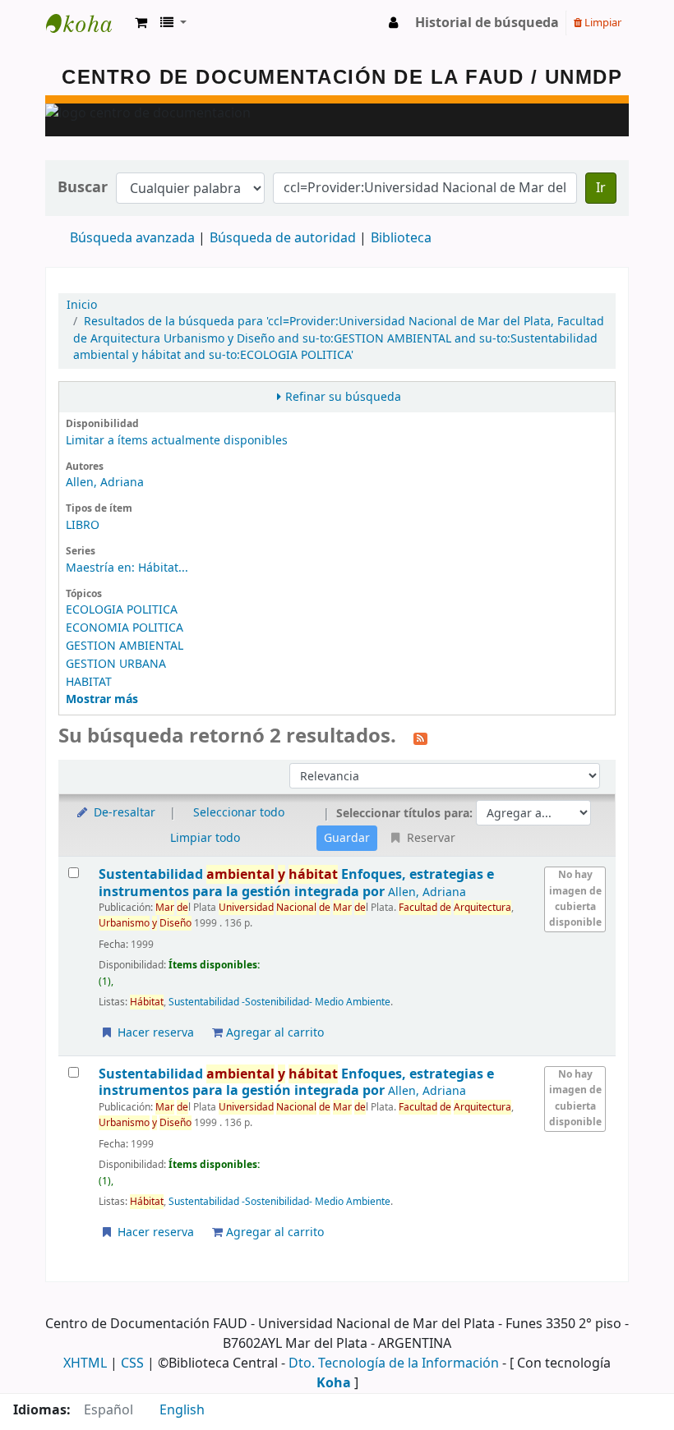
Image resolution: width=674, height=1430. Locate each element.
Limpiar (601, 22)
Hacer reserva (154, 1032)
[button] (141, 23)
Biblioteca (401, 238)
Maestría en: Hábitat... (127, 568)
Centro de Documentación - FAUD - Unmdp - (87, 23)
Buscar (83, 188)
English (182, 1410)
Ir (601, 188)
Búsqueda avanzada (132, 238)
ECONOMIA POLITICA (124, 628)
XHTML (85, 1363)
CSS (132, 1363)
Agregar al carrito (273, 1032)
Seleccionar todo (238, 812)
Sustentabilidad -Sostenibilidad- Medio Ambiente (279, 1002)
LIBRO (82, 525)
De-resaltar (122, 812)
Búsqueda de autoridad (283, 238)
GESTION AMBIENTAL (124, 646)
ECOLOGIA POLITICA (122, 609)
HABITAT (89, 682)
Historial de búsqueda (487, 23)
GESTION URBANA (116, 664)
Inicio (82, 305)
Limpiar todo (205, 838)
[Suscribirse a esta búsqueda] (420, 737)
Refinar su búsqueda (343, 397)
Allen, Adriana (105, 482)
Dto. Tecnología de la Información (394, 1363)
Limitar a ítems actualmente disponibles (177, 440)
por (296, 882)
